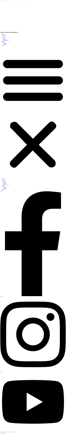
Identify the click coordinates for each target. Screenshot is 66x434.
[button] (33, 112)
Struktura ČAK (5, 43)
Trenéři (4, 39)
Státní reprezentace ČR (6, 40)
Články (4, 181)
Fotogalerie (4, 35)
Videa (4, 36)
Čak (2, 186)
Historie (4, 188)
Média (2, 179)
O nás (4, 42)
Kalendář (3, 34)
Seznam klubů (5, 38)
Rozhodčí (4, 183)
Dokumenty (3, 41)
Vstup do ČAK (5, 44)
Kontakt (3, 45)
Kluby (2, 37)
